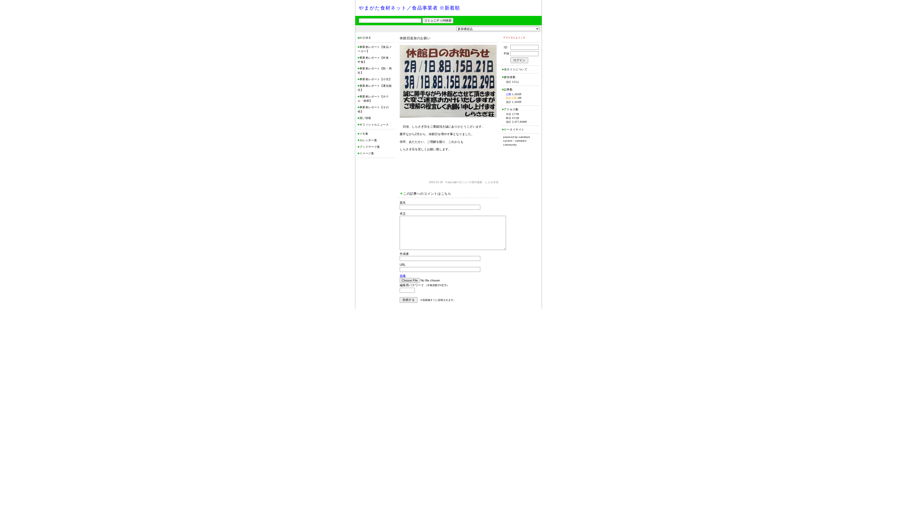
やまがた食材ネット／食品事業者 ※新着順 (409, 8)
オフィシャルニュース (374, 124)
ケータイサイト (514, 129)
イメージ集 (367, 153)
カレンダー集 (368, 140)
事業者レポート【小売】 (376, 79)
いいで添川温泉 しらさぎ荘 (480, 182)
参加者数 (509, 77)
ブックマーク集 (370, 146)
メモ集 (364, 133)
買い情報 (365, 118)
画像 (403, 276)
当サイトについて (515, 69)
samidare (524, 137)
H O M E (365, 38)
